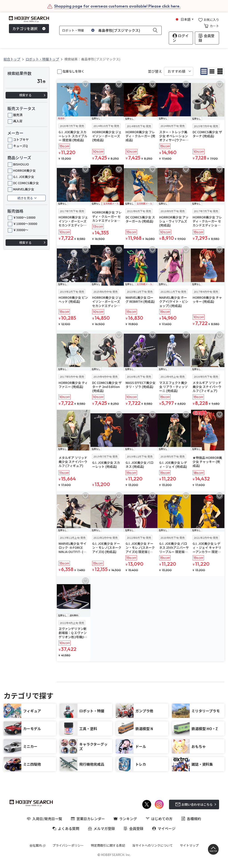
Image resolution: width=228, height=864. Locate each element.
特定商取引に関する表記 (108, 845)
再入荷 (17, 121)
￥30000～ (20, 230)
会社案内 (35, 845)
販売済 (17, 115)
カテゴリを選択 (24, 28)
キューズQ (20, 146)
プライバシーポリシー (68, 845)
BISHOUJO (21, 164)
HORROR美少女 (24, 170)
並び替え (155, 71)
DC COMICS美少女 (26, 183)
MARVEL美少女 (23, 189)
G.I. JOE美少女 (23, 177)
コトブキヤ (21, 139)
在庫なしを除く (73, 71)
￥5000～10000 (24, 217)
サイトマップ (189, 845)
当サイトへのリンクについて (152, 845)
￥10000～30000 (25, 224)
